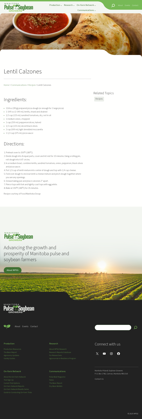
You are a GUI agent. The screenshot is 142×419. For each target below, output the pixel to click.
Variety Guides (9, 358)
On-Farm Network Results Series (16, 389)
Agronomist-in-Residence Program (62, 358)
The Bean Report (10, 352)
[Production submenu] (61, 5)
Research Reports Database (60, 352)
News (51, 380)
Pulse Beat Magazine (57, 377)
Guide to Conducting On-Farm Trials (18, 392)
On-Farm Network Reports (14, 386)
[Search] (135, 327)
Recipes (99, 98)
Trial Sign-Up (9, 380)
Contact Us (99, 379)
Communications (57, 371)
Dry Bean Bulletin (55, 386)
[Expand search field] (113, 5)
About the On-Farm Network (15, 377)
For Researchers (55, 355)
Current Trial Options (12, 383)
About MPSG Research (58, 349)
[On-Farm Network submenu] (95, 5)
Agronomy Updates (11, 355)
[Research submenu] (74, 5)
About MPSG (12, 270)
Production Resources (12, 349)
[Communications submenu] (95, 10)
